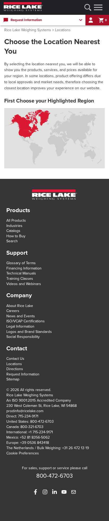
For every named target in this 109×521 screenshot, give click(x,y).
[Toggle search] (88, 7)
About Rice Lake (19, 306)
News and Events (20, 316)
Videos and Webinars (23, 284)
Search (12, 241)
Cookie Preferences (22, 453)
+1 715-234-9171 (40, 432)
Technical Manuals (21, 273)
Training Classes (19, 278)
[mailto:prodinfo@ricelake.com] (73, 492)
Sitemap (12, 379)
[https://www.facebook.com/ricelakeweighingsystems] (35, 492)
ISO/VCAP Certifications (25, 321)
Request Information (22, 374)
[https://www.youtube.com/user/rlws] (64, 492)
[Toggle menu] (98, 7)
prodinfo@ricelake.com (24, 411)
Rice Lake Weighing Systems (27, 30)
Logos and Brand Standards (29, 331)
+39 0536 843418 (34, 442)
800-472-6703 (42, 421)
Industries (14, 226)
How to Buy (15, 236)
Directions (14, 369)
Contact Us (15, 358)
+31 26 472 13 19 (75, 448)
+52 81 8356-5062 (35, 437)
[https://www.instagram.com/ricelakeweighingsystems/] (45, 492)
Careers (12, 311)
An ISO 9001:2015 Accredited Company (38, 400)
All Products (16, 220)
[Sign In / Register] (90, 20)
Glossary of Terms (21, 263)
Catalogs (13, 231)
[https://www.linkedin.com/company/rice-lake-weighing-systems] (54, 492)
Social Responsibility (23, 336)
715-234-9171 (28, 416)
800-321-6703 (31, 427)
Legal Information (20, 326)
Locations (14, 364)
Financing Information (24, 268)
